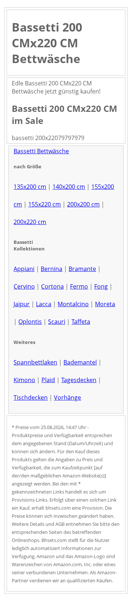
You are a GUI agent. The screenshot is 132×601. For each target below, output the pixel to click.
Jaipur (22, 304)
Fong (101, 286)
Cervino (24, 286)
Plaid (48, 380)
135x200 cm (30, 187)
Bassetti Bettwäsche (41, 151)
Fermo (79, 286)
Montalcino (73, 304)
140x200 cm (68, 187)
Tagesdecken (78, 380)
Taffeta (81, 322)
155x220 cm (44, 204)
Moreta (105, 304)
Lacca (43, 304)
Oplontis (30, 322)
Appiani (24, 269)
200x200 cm (83, 204)
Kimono (24, 380)
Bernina (51, 269)
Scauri (56, 322)
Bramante (82, 269)
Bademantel (80, 362)
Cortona (52, 286)
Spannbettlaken (35, 362)
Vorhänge (67, 397)
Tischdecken (31, 397)
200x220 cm (30, 222)
